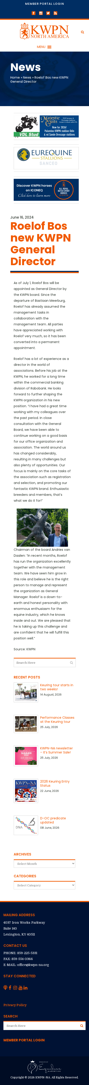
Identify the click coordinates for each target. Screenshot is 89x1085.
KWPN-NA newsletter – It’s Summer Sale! (56, 750)
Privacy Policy (14, 1005)
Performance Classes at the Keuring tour (57, 719)
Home (15, 77)
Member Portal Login (44, 4)
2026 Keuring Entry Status (55, 783)
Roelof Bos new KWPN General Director (39, 79)
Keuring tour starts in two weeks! (56, 687)
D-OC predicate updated (53, 820)
